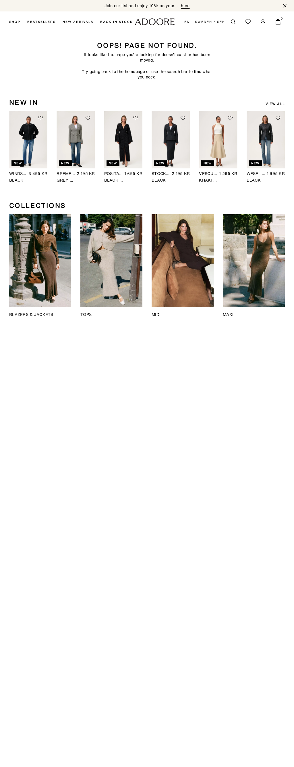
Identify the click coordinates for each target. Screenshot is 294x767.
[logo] (154, 21)
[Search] (233, 21)
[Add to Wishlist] (40, 118)
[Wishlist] (248, 22)
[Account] (263, 21)
